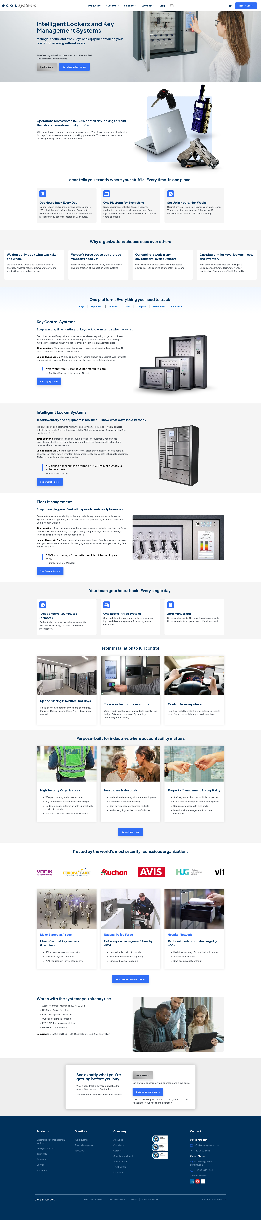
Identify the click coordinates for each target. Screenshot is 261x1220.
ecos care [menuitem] (42, 1170)
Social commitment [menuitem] (123, 1156)
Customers (112, 5)
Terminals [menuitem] (42, 1154)
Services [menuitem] (41, 1164)
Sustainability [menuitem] (120, 1161)
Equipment (96, 306)
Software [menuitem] (41, 1159)
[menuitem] (116, 1199)
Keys (82, 306)
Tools (127, 306)
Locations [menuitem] (118, 1172)
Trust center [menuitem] (119, 1167)
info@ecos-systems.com (206, 1145)
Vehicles (113, 306)
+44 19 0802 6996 (200, 1150)
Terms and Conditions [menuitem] (93, 1199)
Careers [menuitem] (117, 1150)
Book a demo (47, 67)
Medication (159, 306)
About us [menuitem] (118, 1139)
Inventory (176, 306)
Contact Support (198, 1175)
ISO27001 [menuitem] (80, 1150)
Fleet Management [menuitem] (84, 1145)
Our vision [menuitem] (118, 1145)
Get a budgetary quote (74, 67)
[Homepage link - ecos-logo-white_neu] (45, 1200)
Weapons (141, 306)
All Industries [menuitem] (81, 1139)
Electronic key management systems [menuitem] (51, 1141)
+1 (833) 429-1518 (203, 1170)
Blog (162, 5)
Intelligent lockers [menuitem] (46, 1148)
